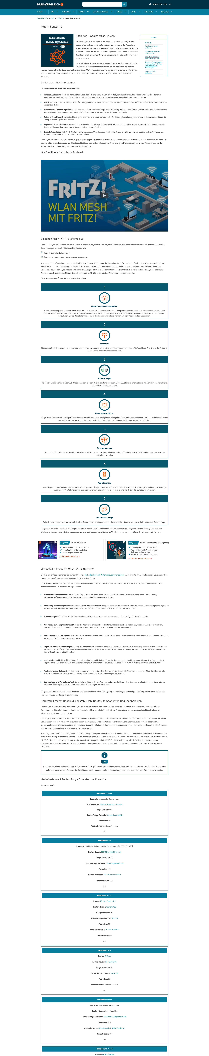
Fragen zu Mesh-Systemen (150, 72)
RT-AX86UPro (111, 962)
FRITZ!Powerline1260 (112, 875)
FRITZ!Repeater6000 (114, 863)
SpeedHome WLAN (114, 815)
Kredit (119, 12)
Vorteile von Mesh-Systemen (151, 47)
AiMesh (108, 956)
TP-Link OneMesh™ (108, 901)
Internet (66, 12)
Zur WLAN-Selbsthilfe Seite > (140, 558)
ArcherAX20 (111, 907)
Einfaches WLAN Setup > (70, 556)
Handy (82, 12)
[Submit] (124, 4)
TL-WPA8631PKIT (112, 930)
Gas (52, 12)
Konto (133, 12)
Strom (39, 12)
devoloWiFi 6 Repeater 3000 (114, 1017)
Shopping (148, 12)
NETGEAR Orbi (108, 1055)
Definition (148, 43)
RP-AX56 (115, 973)
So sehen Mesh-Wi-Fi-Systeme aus (152, 52)
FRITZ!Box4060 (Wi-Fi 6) (111, 852)
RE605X (115, 918)
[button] (154, 56)
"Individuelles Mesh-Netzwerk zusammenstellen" (104, 575)
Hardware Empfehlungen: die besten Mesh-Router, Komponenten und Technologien (153, 64)
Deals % (165, 12)
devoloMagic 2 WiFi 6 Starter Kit (112, 1028)
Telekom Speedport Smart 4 (111, 804)
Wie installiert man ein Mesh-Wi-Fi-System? (152, 58)
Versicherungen (100, 12)
